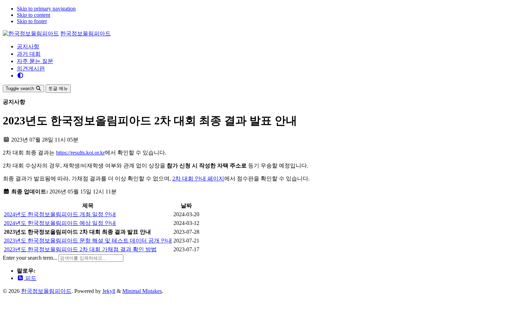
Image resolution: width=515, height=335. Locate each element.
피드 (30, 278)
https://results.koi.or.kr (80, 153)
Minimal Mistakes (142, 291)
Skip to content (33, 15)
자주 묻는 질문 (35, 61)
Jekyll (108, 291)
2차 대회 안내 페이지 (198, 179)
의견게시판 (31, 68)
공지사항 (28, 46)
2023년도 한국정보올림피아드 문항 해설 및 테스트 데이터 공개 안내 (88, 241)
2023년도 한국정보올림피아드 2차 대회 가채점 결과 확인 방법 (80, 249)
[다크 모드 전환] (20, 75)
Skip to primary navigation (46, 9)
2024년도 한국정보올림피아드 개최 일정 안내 (60, 214)
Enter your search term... (31, 258)
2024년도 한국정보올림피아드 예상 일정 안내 (60, 223)
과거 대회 (29, 54)
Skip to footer (32, 21)
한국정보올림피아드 (85, 33)
